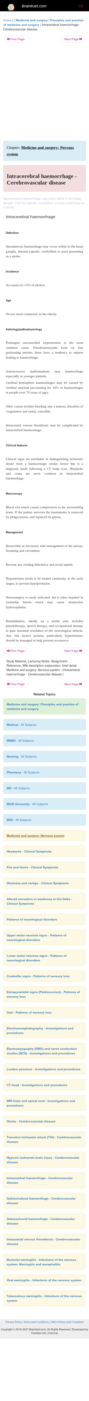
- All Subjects (18, 788)
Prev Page (17, 39)
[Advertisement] (44, 91)
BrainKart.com (34, 6)
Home (7, 20)
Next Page (71, 39)
